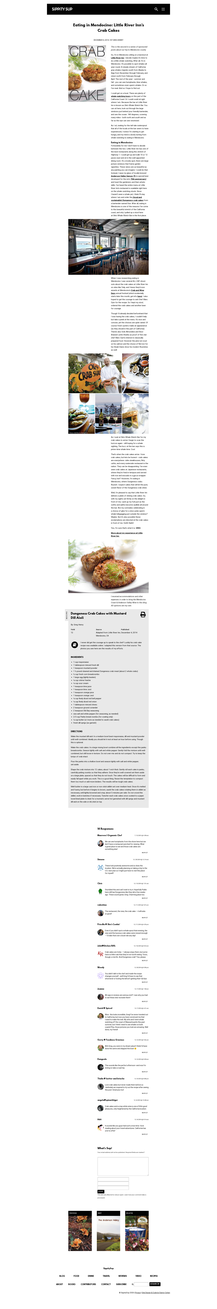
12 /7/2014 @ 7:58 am (141, 989)
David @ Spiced (104, 1008)
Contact (106, 1284)
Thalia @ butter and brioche (110, 1079)
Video (138, 1276)
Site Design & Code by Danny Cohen (156, 1293)
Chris (99, 883)
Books (71, 1284)
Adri (99, 1119)
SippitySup (62, 9)
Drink (91, 1276)
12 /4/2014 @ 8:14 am (141, 1119)
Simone (100, 860)
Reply (145, 853)
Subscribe (121, 1284)
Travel (106, 1276)
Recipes (154, 1276)
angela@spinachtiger (107, 1100)
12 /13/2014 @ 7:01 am (141, 883)
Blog (62, 1276)
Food (76, 1276)
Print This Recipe (143, 614)
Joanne (100, 989)
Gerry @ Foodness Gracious (110, 1040)
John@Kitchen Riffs (106, 946)
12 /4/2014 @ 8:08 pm (141, 1079)
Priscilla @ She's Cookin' (108, 924)
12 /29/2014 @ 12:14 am (141, 859)
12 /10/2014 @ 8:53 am (141, 946)
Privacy (138, 1293)
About (59, 1284)
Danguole (102, 1059)
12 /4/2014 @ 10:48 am (141, 1100)
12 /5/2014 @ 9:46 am (141, 1040)
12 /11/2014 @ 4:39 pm (141, 924)
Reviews (123, 1276)
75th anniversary (138, 179)
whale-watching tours (121, 96)
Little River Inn (117, 58)
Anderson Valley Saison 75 (123, 176)
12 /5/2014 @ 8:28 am (141, 1059)
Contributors (88, 1284)
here (140, 296)
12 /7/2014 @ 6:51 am (141, 1008)
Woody (100, 967)
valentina (101, 905)
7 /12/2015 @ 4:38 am (141, 835)
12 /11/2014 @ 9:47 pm (141, 905)
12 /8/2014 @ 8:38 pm (141, 967)
